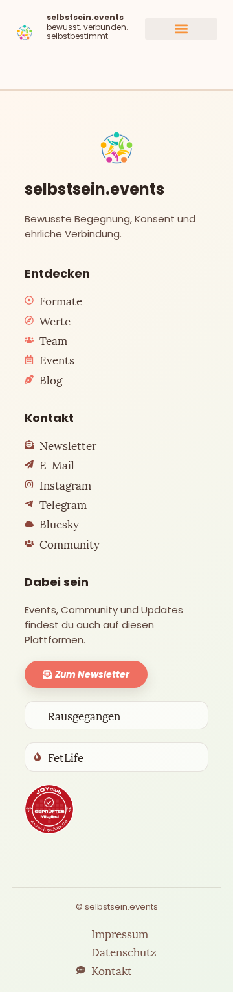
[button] (181, 29)
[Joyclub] (49, 809)
